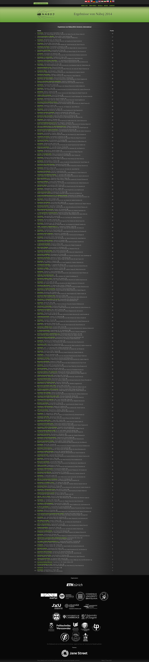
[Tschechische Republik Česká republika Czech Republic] (91, 2)
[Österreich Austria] (86, 2)
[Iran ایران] (105, 2)
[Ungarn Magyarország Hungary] (102, 2)
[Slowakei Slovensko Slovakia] (113, 2)
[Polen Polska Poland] (107, 2)
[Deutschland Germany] (94, 2)
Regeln (100, 5)
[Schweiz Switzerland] (88, 2)
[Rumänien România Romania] (110, 2)
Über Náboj (92, 5)
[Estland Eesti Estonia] (96, 2)
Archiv (106, 5)
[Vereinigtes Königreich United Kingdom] (99, 2)
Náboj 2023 (84, 5)
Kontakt (112, 5)
